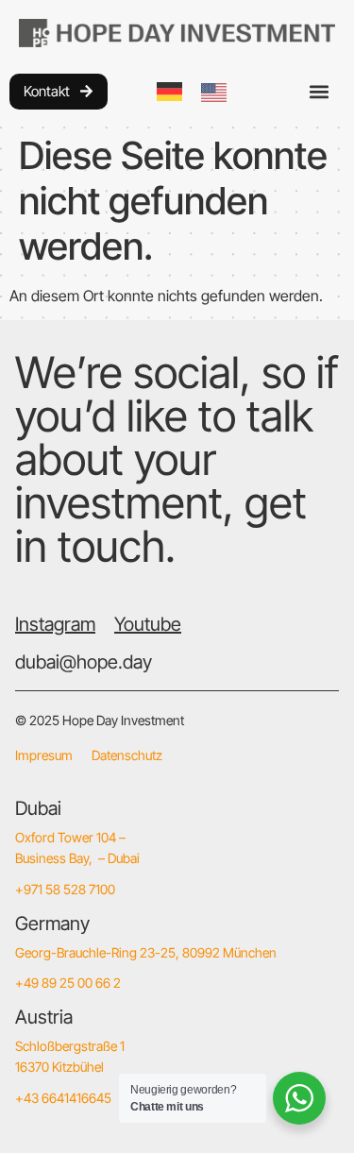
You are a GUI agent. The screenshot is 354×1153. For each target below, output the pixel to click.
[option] (218, 92)
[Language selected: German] (201, 90)
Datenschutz (127, 755)
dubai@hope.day (83, 662)
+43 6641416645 (63, 1098)
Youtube (147, 624)
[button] (319, 91)
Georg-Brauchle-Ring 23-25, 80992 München (146, 952)
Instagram (55, 624)
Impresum (44, 755)
